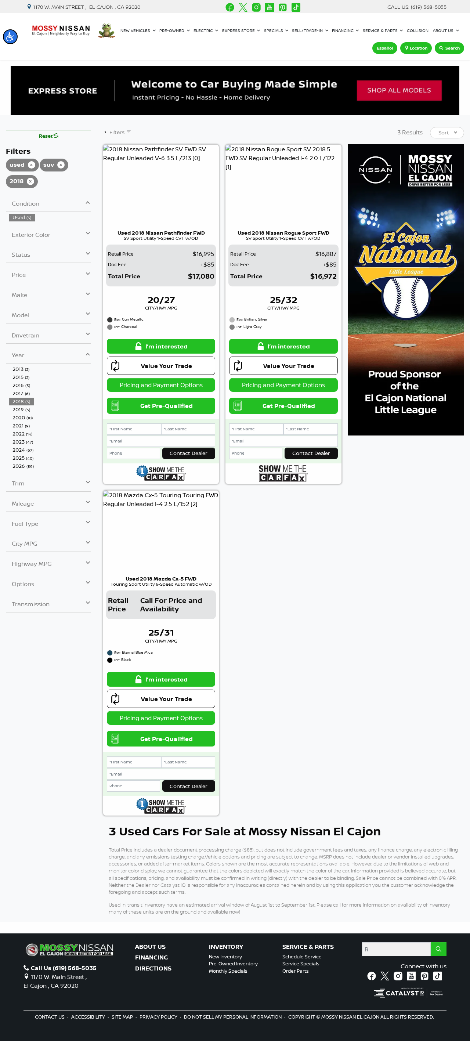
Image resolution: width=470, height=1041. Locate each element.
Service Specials (300, 963)
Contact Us (50, 1016)
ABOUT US (150, 947)
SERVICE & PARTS (308, 947)
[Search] (438, 949)
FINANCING (151, 957)
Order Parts (295, 971)
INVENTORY (226, 947)
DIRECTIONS (153, 968)
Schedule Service (302, 956)
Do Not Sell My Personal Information (233, 1016)
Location (418, 48)
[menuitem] (50, 217)
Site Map (123, 1016)
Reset (46, 136)
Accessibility (88, 1016)
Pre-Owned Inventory (233, 963)
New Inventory (225, 956)
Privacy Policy (159, 1016)
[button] (10, 36)
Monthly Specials (228, 971)
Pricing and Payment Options (161, 385)
